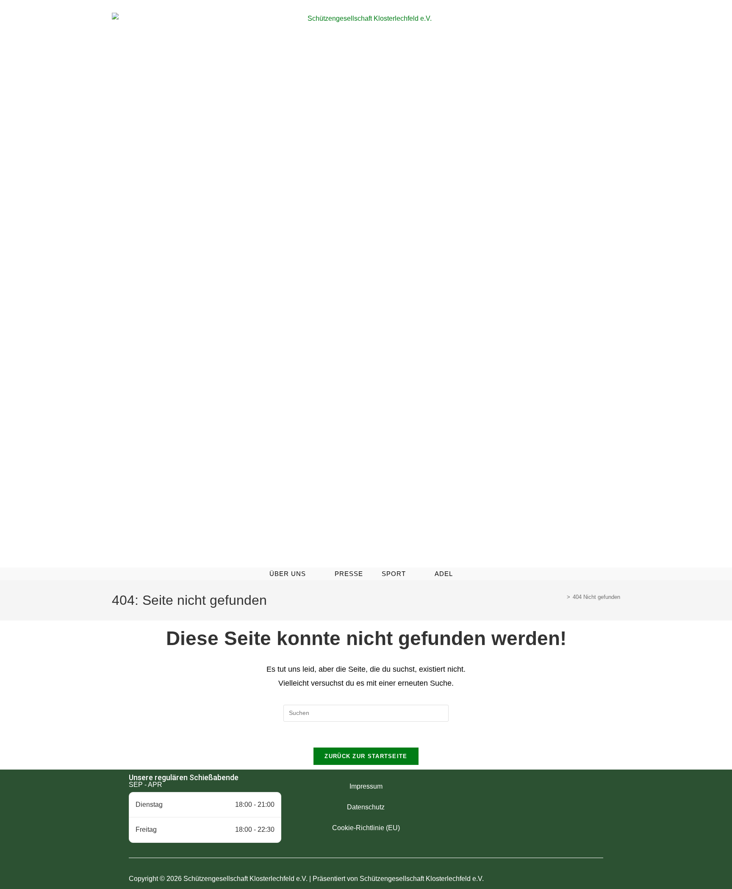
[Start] (562, 597)
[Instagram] (527, 799)
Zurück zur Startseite (365, 756)
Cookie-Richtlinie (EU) (366, 827)
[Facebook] (503, 799)
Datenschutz (366, 807)
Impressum (366, 786)
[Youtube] (550, 799)
